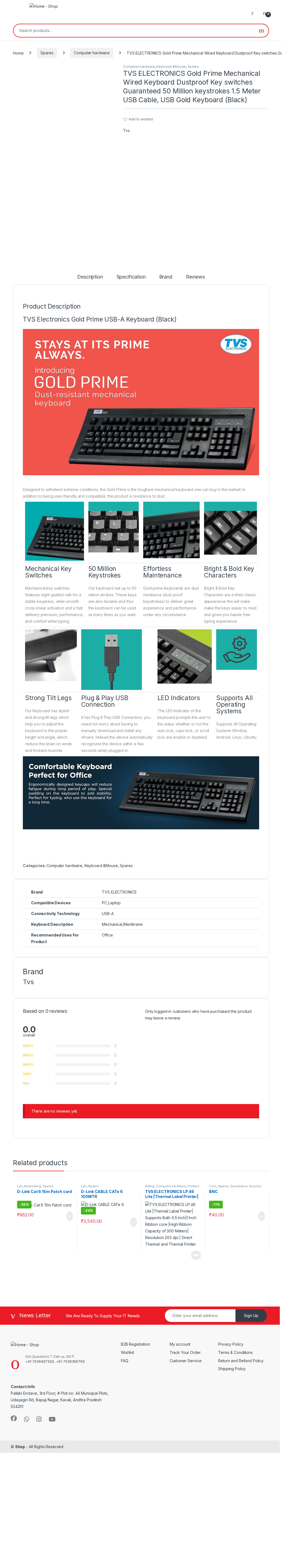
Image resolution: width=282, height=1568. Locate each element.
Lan (20, 1186)
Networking (32, 1186)
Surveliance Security (245, 1186)
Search (261, 30)
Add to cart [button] (69, 1216)
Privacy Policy (230, 1344)
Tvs (126, 130)
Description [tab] (90, 277)
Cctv (212, 1186)
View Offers (27, 1513)
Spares (46, 52)
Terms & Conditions (235, 1352)
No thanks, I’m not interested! (107, 1560)
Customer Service (186, 1360)
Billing (149, 1186)
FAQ (124, 1360)
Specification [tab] (131, 277)
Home (18, 52)
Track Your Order (185, 1352)
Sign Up (251, 1315)
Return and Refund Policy (241, 1360)
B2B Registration (135, 1344)
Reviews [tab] (195, 277)
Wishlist (127, 1352)
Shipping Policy (232, 1368)
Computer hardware (92, 52)
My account (180, 1344)
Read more (196, 1255)
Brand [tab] (165, 277)
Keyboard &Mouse (171, 66)
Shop (20, 1446)
